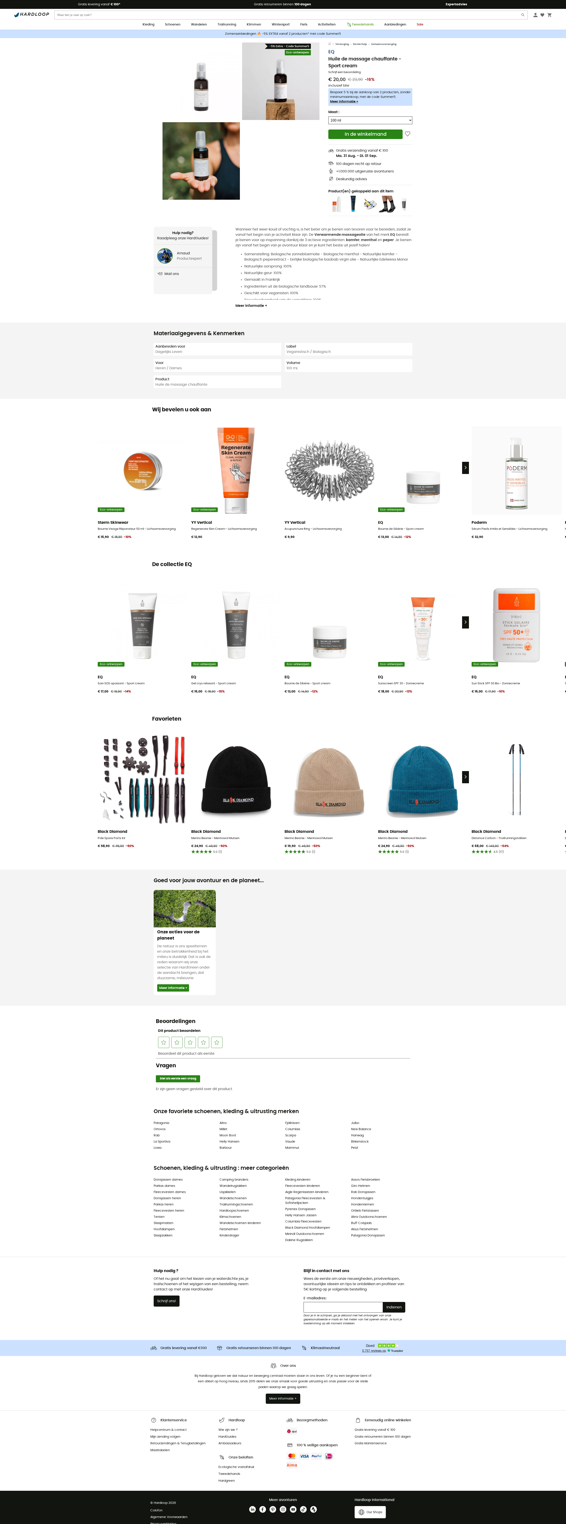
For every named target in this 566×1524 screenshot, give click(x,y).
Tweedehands (363, 24)
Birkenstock (360, 1141)
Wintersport (281, 24)
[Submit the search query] (523, 16)
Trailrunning (227, 24)
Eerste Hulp (360, 44)
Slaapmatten (163, 1223)
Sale (420, 24)
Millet (223, 1129)
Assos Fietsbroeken (365, 1179)
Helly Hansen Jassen (301, 1215)
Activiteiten (327, 24)
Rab (157, 1135)
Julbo (355, 1123)
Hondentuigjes (362, 1198)
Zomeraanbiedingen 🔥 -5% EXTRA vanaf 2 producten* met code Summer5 (283, 33)
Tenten (159, 1216)
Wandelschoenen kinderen (240, 1223)
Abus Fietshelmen (364, 1229)
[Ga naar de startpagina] (331, 44)
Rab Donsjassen (363, 1192)
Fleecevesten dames (170, 1192)
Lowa (157, 1147)
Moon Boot (228, 1135)
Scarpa (290, 1135)
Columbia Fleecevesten (303, 1221)
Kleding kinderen (297, 1179)
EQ (331, 52)
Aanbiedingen (395, 24)
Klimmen (254, 24)
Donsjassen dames (168, 1179)
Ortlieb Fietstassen (365, 1210)
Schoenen (172, 24)
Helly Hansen (229, 1141)
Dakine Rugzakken (299, 1240)
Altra (223, 1123)
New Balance (361, 1129)
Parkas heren (164, 1204)
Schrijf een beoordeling (344, 72)
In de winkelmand (365, 134)
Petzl (354, 1147)
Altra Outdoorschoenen (369, 1216)
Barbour (226, 1147)
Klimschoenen (230, 1216)
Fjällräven (292, 1123)
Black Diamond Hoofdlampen (307, 1227)
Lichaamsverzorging (383, 44)
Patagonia (161, 1123)
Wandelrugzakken (233, 1185)
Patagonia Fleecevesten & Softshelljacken (305, 1201)
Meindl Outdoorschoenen (304, 1234)
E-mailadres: (315, 1298)
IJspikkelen (228, 1192)
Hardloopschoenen (234, 1210)
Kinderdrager (229, 1235)
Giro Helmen (360, 1185)
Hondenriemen (362, 1204)
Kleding (148, 24)
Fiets (303, 24)
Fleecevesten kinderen (302, 1185)
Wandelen (199, 24)
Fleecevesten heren (169, 1210)
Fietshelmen (229, 1229)
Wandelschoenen (233, 1198)
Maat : (333, 112)
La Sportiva (162, 1141)
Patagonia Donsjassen (368, 1235)
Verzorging (342, 44)
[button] (201, 81)
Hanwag (357, 1135)
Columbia (292, 1129)
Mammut (292, 1147)
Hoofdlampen (164, 1229)
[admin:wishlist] (407, 134)
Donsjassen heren (167, 1198)
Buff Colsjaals (361, 1223)
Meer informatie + (344, 101)
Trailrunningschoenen (236, 1204)
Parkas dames (164, 1185)
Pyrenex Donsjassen (300, 1209)
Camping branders (234, 1179)
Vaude (290, 1141)
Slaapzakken (163, 1235)
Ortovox (160, 1129)
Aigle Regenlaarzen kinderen (307, 1192)
